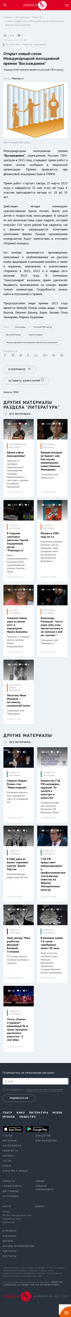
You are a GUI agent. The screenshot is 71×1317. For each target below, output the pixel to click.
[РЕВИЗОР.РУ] (35, 4)
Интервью (10, 1140)
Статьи (8, 1135)
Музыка (9, 1116)
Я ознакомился (15, 1090)
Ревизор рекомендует (45, 1188)
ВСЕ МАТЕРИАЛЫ (20, 414)
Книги (40, 1206)
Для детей (43, 1135)
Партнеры (10, 1251)
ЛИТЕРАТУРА (12, 45)
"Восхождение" (14, 155)
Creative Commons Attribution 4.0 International (33, 1283)
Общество (27, 1116)
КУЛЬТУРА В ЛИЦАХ (15, 686)
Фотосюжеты (12, 1145)
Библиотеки (9, 1222)
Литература (22, 17)
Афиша (40, 1181)
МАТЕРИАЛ (41, 45)
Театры (6, 1211)
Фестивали (10, 1191)
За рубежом (11, 1196)
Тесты (7, 1160)
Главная (7, 17)
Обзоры (8, 1155)
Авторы (8, 1241)
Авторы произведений (16, 1246)
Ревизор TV (10, 1150)
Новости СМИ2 (11, 392)
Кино (21, 1112)
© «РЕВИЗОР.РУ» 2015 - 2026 (50, 1296)
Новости (37, 17)
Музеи (57, 1112)
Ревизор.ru (18, 78)
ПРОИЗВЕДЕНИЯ (17, 444)
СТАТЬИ (13, 525)
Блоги (7, 1166)
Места (7, 1206)
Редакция (9, 1236)
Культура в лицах (15, 1170)
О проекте (10, 1230)
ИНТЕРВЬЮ (49, 444)
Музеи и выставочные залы (16, 1215)
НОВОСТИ (27, 45)
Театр (7, 1112)
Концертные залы (12, 1218)
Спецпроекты (12, 1186)
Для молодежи (46, 1140)
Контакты (10, 1256)
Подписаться (19, 1098)
